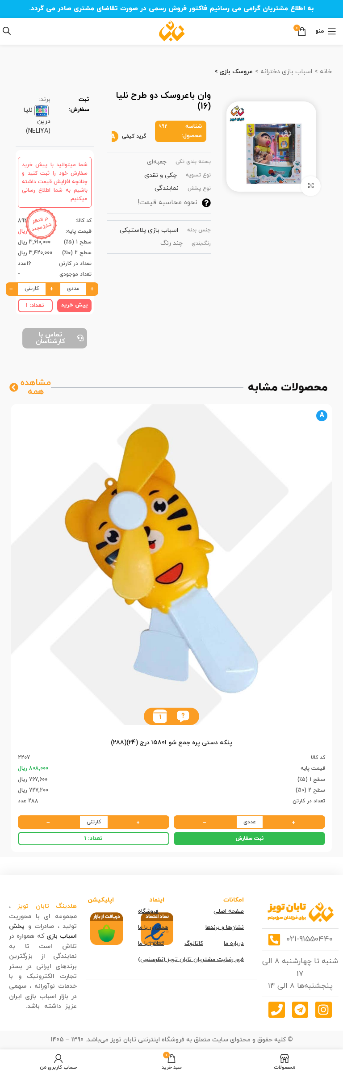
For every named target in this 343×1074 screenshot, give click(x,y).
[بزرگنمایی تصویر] (311, 186)
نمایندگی (167, 188)
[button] (183, 716)
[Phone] (276, 1010)
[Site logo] (171, 30)
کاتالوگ (193, 944)
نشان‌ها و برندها (224, 927)
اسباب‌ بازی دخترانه (285, 71)
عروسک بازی (235, 71)
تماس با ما (151, 944)
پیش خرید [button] (74, 305)
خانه (325, 71)
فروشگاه (148, 911)
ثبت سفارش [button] (249, 838)
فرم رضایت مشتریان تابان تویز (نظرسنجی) (191, 960)
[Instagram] (323, 1010)
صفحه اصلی (228, 911)
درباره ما (234, 944)
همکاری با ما (153, 927)
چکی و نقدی (160, 175)
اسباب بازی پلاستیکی (149, 230)
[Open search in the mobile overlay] (6, 31)
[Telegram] (300, 1010)
